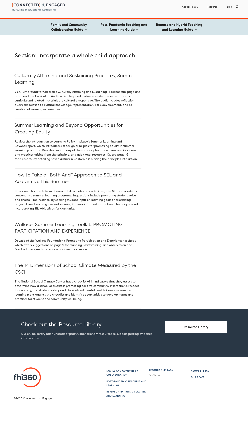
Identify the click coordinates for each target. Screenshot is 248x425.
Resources (213, 6)
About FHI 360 (190, 6)
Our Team (197, 377)
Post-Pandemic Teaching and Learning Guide (124, 27)
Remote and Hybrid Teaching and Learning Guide (179, 27)
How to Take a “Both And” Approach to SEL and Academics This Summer (68, 178)
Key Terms (154, 375)
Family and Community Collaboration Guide (69, 27)
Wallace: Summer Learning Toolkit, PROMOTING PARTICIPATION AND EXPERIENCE (68, 227)
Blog (229, 6)
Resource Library (196, 327)
